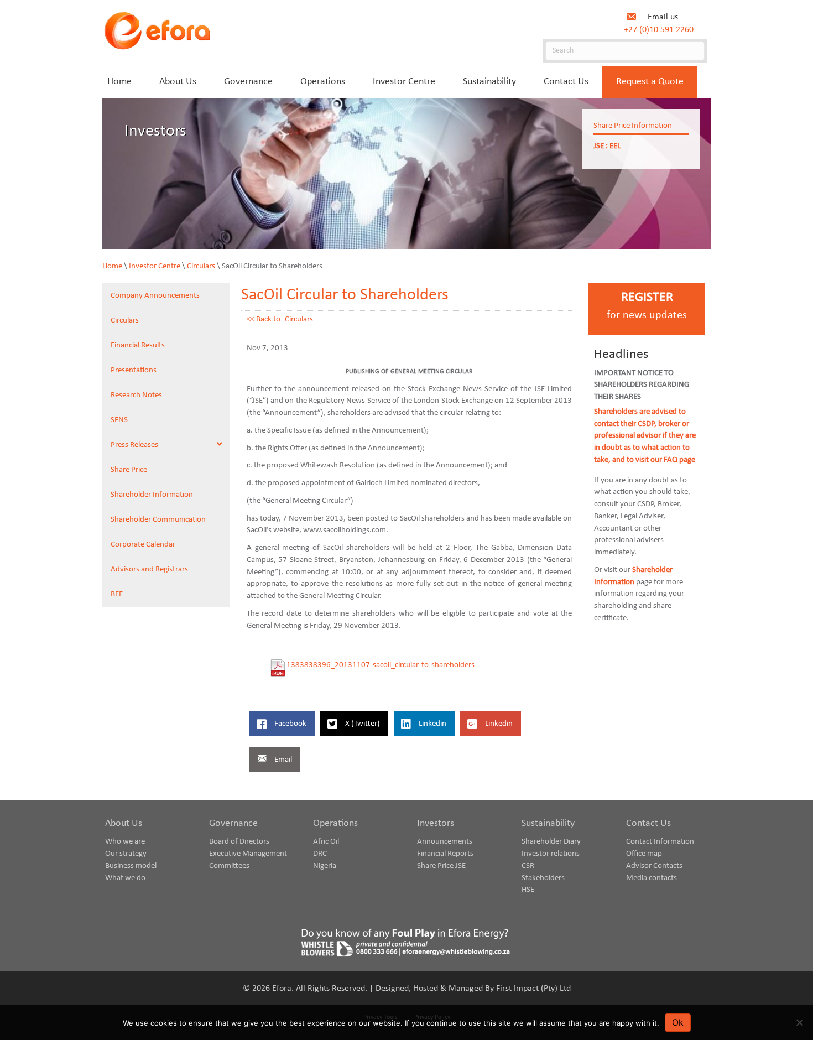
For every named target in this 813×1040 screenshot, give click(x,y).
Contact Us (648, 823)
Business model (131, 866)
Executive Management (248, 854)
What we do (125, 878)
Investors (435, 823)
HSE (528, 890)
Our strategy (126, 854)
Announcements (444, 842)
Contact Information (660, 842)
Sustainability (548, 823)
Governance (233, 823)
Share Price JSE (441, 866)
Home (112, 266)
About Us (123, 823)
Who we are (125, 842)
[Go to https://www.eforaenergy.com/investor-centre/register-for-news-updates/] (646, 309)
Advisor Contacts (654, 866)
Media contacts (651, 878)
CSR (528, 866)
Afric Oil (326, 842)
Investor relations (551, 854)
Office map (644, 854)
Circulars (201, 266)
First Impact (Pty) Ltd (533, 988)
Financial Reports (445, 854)
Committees (229, 866)
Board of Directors (239, 842)
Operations (335, 823)
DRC (320, 854)
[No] (799, 1022)
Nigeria (324, 866)
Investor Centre (154, 266)
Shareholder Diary (551, 842)
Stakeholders (543, 878)
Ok (678, 1022)
